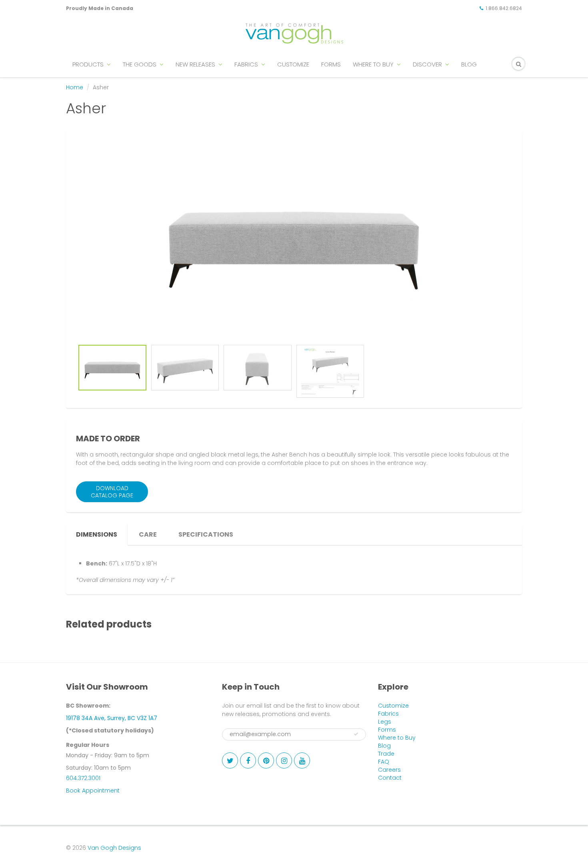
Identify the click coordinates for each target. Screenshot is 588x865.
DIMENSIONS (96, 534)
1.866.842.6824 (504, 8)
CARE (148, 534)
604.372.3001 (83, 778)
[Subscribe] (356, 734)
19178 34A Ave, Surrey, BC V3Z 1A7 (111, 718)
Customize (393, 706)
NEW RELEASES (195, 64)
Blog (384, 746)
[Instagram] (284, 760)
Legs (384, 722)
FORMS (331, 64)
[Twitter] (230, 760)
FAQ (383, 762)
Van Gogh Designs (114, 848)
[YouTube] (302, 760)
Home (74, 87)
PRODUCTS (88, 64)
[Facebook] (248, 760)
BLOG (469, 64)
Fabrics (388, 714)
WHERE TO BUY (373, 64)
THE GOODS (139, 64)
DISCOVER (427, 64)
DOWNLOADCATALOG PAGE (112, 491)
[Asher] (294, 239)
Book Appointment (93, 791)
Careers (389, 770)
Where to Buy (397, 738)
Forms (387, 730)
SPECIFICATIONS (205, 534)
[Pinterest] (266, 760)
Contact (390, 778)
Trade (386, 754)
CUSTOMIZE (293, 64)
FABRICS (246, 64)
